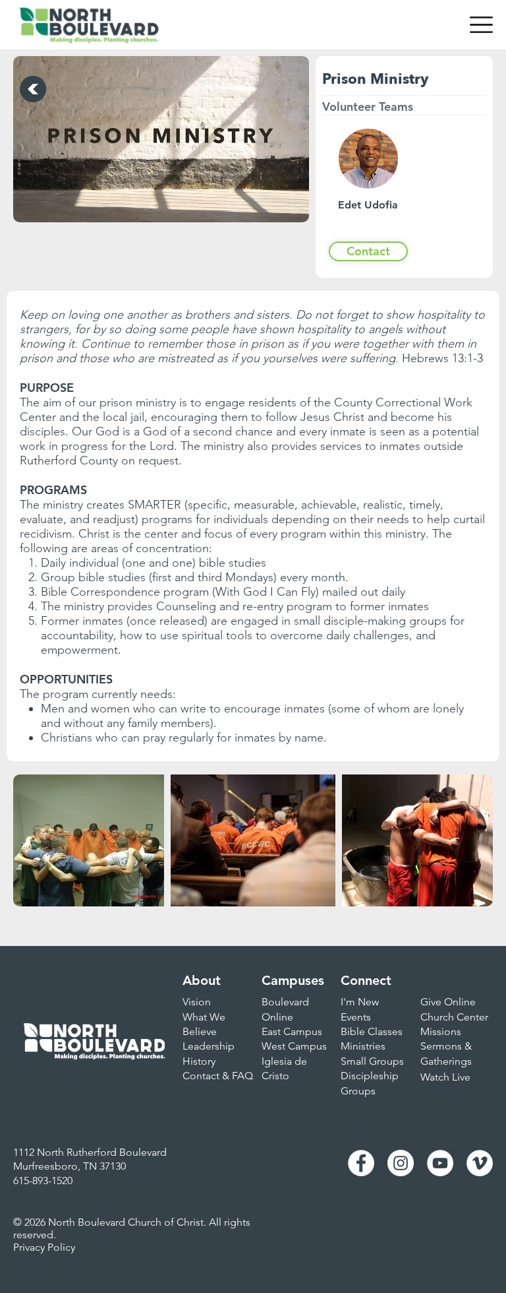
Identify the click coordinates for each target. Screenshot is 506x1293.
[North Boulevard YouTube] (440, 1163)
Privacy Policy (44, 1247)
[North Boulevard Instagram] (400, 1163)
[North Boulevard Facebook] (361, 1163)
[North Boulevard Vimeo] (479, 1163)
